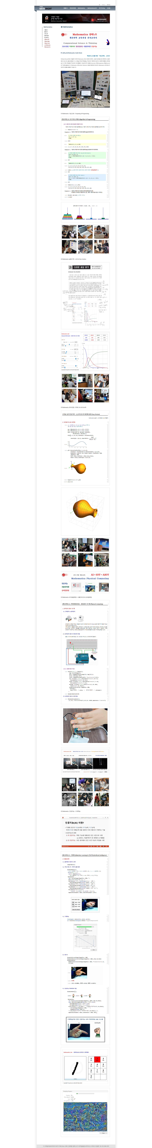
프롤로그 (46, 30)
